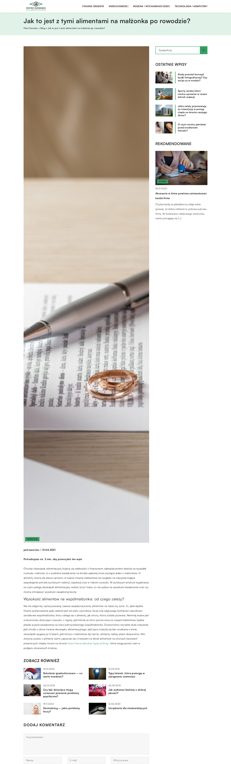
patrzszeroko (32, 550)
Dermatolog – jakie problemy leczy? (61, 710)
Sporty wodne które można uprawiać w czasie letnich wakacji (192, 94)
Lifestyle (32, 539)
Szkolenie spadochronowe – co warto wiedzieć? (62, 675)
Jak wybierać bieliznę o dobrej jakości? (127, 691)
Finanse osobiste (93, 6)
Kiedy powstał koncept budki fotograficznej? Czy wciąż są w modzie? (192, 77)
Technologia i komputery (191, 6)
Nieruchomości (118, 6)
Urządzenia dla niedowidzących (127, 708)
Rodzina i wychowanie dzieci (151, 6)
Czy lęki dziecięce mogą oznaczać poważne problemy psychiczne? (61, 693)
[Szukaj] (203, 50)
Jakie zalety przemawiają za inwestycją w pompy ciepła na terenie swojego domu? (192, 111)
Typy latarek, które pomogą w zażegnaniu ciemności (126, 675)
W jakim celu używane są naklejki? (176, 193)
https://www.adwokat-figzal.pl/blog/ (88, 643)
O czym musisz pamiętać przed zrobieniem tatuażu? (192, 127)
